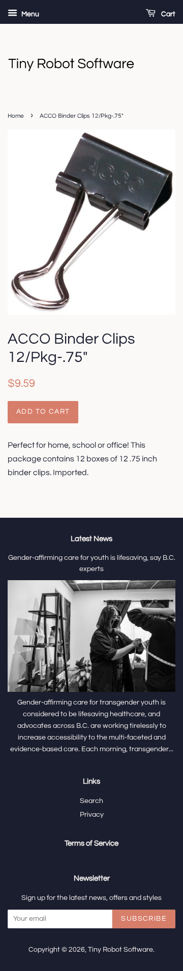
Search (91, 801)
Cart (167, 14)
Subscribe (144, 918)
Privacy (92, 814)
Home (16, 116)
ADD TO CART (43, 411)
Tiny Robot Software (120, 949)
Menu (29, 14)
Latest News (91, 539)
